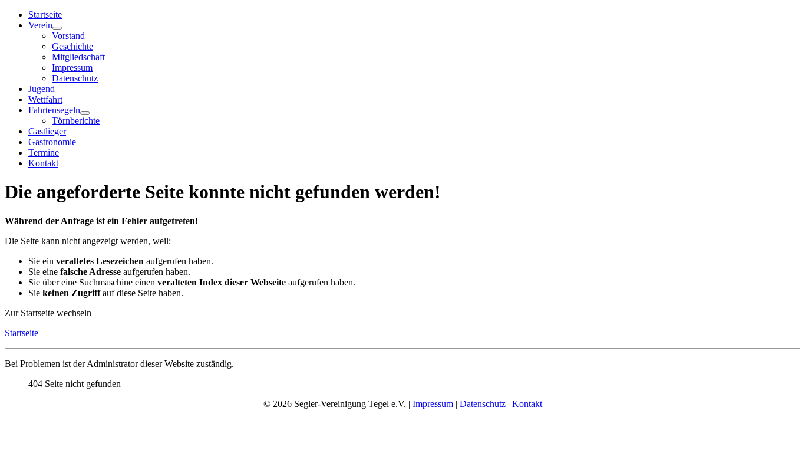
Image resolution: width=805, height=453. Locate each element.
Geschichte (72, 46)
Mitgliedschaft (78, 57)
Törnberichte (76, 121)
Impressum (72, 68)
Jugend (41, 89)
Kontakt (43, 163)
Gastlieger (47, 131)
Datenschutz (75, 78)
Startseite (45, 14)
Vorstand (68, 36)
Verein (40, 25)
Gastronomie (52, 142)
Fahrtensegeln (54, 110)
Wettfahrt (45, 99)
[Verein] (57, 28)
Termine (43, 152)
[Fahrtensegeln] (85, 113)
